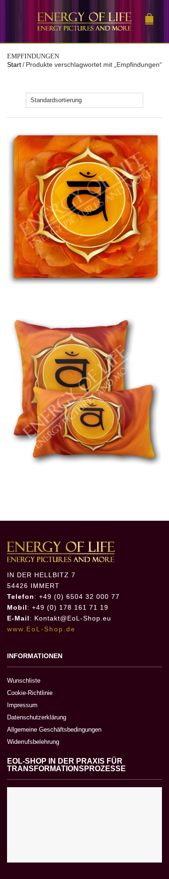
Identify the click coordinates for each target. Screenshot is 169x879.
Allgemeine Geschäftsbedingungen (54, 729)
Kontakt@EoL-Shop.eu (72, 618)
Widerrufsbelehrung (33, 741)
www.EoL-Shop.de (41, 629)
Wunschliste (23, 680)
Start (14, 64)
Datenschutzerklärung (36, 717)
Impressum (22, 705)
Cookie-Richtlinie (30, 692)
